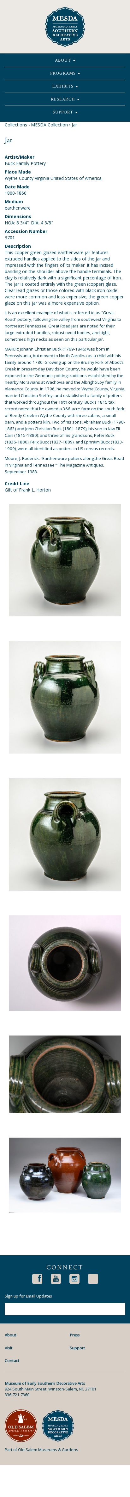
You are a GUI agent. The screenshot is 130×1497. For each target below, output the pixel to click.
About (63, 60)
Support (63, 112)
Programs (63, 73)
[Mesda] (60, 1425)
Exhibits (63, 86)
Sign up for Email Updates (28, 1296)
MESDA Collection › (50, 125)
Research (63, 99)
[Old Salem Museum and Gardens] (23, 1425)
